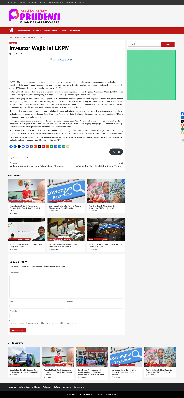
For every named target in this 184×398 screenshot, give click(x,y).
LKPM (22, 158)
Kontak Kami (79, 2)
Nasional (37, 31)
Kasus (63, 31)
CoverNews (100, 394)
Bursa (91, 201)
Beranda (22, 2)
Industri (19, 239)
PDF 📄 (116, 152)
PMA (26, 158)
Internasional (24, 31)
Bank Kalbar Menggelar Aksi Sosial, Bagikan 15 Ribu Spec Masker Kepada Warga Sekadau (91, 372)
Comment (14, 272)
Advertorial (75, 31)
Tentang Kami (32, 2)
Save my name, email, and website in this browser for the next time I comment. (42, 323)
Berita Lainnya (14, 365)
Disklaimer (43, 2)
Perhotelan (67, 201)
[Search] (174, 31)
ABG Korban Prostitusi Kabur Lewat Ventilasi (99, 164)
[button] (11, 146)
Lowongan (69, 2)
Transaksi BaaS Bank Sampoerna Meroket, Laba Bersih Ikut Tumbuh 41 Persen (25, 208)
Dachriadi (16, 158)
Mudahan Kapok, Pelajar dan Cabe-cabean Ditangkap (36, 164)
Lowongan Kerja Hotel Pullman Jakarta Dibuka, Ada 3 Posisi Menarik (124, 372)
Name (12, 302)
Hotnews (12, 201)
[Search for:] (144, 44)
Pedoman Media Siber (56, 2)
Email (70, 302)
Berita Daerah (50, 31)
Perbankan (28, 201)
